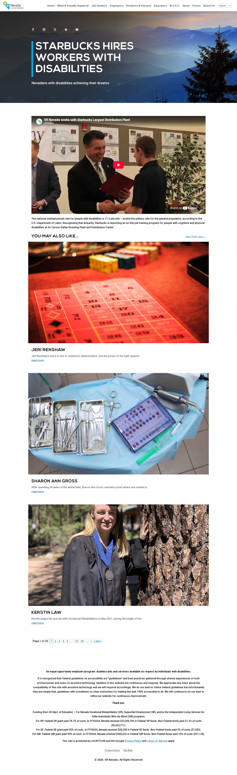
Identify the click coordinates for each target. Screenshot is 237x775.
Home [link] (51, 6)
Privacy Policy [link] (133, 740)
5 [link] (67, 641)
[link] (13, 8)
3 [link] (59, 641)
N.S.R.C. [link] (175, 6)
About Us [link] (209, 6)
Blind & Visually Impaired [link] (73, 6)
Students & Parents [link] (138, 6)
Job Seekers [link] (99, 6)
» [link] (91, 641)
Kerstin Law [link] (46, 613)
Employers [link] (116, 6)
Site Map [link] (127, 750)
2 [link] (55, 641)
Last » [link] (98, 641)
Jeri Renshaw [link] (48, 350)
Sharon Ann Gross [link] (54, 481)
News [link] (186, 6)
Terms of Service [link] (157, 740)
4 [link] (63, 641)
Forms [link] (196, 6)
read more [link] (37, 360)
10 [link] (76, 641)
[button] (33, 29)
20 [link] (82, 641)
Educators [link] (160, 6)
